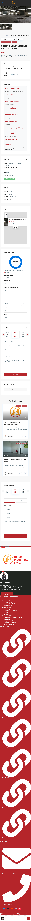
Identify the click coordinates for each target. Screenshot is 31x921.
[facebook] (4, 909)
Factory (7, 35)
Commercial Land (9, 610)
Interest (5, 314)
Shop (5, 614)
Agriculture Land (6, 607)
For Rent (4, 42)
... (4, 431)
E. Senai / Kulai (10, 56)
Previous (3, 334)
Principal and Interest (9, 275)
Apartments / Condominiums (12, 617)
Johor (12, 170)
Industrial (5, 600)
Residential (5, 615)
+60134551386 (9, 149)
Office (6, 612)
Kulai (15, 56)
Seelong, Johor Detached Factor (17, 219)
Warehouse (7, 605)
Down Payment (7, 301)
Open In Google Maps (9, 178)
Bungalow (7, 619)
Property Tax (7, 280)
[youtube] (12, 909)
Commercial (5, 609)
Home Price (6, 294)
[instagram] (16, 909)
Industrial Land (8, 604)
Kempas (7, 455)
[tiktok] (8, 909)
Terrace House (8, 624)
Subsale (8, 42)
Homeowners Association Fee (11, 287)
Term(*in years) (7, 307)
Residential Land (9, 622)
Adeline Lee (10, 436)
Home (2, 35)
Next (27, 334)
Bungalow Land (8, 621)
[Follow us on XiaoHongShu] (20, 909)
